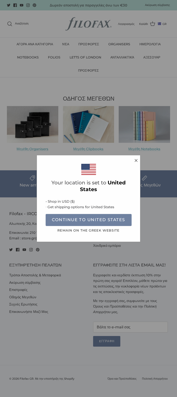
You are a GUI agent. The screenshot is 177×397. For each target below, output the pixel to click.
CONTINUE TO (88, 219)
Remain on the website (88, 230)
